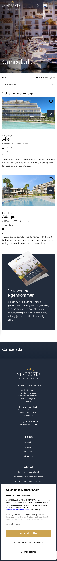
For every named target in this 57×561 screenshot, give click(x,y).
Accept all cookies (28, 533)
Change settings (28, 552)
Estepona (28, 447)
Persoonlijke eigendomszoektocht (28, 476)
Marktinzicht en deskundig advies (28, 481)
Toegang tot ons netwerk (28, 472)
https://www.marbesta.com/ (17, 510)
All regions (28, 456)
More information (13, 524)
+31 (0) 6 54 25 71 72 (28, 421)
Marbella (28, 442)
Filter (7, 77)
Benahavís (28, 451)
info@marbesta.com (28, 424)
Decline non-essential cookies (28, 543)
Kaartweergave (47, 77)
